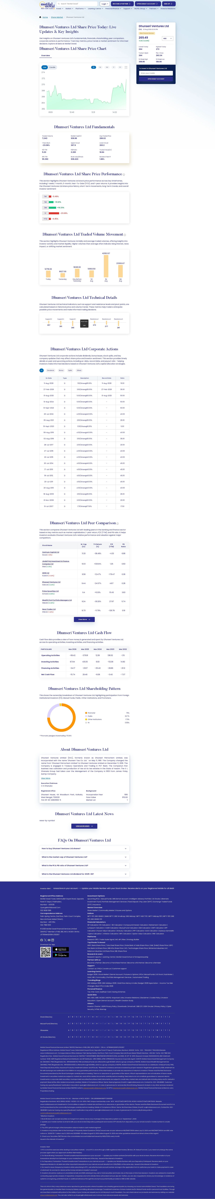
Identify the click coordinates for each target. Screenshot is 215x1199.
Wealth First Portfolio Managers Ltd (57, 600)
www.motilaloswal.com (48, 1195)
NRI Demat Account (120, 899)
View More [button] (45, 778)
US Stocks (156, 899)
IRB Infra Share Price (115, 948)
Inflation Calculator (110, 934)
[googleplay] (61, 955)
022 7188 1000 (45, 925)
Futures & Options (131, 974)
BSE (88, 998)
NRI (93, 977)
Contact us (91, 968)
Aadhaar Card (105, 992)
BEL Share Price (121, 951)
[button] (58, 3)
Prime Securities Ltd (50, 591)
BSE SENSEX (99, 916)
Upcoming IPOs (93, 899)
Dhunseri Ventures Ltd (51, 582)
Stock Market (104, 974)
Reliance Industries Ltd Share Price (100, 951)
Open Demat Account (146, 4)
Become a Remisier (153, 963)
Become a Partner (120, 4)
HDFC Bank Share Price (96, 945)
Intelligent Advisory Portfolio (140, 899)
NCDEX (102, 998)
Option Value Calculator (141, 934)
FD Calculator (105, 925)
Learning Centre (108, 957)
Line (44, 67)
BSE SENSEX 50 (96, 919)
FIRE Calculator (158, 934)
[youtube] (49, 941)
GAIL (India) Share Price (159, 945)
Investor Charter (93, 1006)
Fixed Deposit (133, 902)
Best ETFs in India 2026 (104, 986)
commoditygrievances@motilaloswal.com (55, 1113)
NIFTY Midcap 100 (155, 916)
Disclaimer (145, 998)
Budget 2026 (92, 974)
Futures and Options (124, 910)
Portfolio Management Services (114, 902)
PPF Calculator (138, 931)
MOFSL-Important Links (115, 998)
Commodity (100, 977)
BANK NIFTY (109, 916)
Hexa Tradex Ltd (49, 609)
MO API (118, 939)
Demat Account (116, 974)
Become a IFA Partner (136, 963)
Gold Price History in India (127, 983)
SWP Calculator (158, 928)
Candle (52, 67)
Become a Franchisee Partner (114, 963)
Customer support (119, 968)
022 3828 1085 (45, 910)
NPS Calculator (125, 934)
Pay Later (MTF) (146, 902)
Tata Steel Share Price (115, 945)
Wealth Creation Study (124, 1000)
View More (82, 619)
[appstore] (61, 949)
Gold (89, 977)
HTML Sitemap (100, 1009)
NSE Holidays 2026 (94, 983)
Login (104, 4)
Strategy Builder (133, 939)
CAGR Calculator (111, 928)
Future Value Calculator (106, 931)
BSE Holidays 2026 (109, 983)
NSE (92, 998)
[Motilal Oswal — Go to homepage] (47, 5)
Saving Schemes (118, 992)
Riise (124, 939)
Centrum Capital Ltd (50, 552)
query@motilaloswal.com (50, 907)
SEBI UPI (167, 4)
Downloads (122, 1006)
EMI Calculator (144, 928)
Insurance (97, 905)
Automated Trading (141, 977)
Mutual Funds (106, 899)
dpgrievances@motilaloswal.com (125, 1088)
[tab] (93, 67)
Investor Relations (132, 998)
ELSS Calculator (152, 931)
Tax (88, 992)
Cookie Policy (155, 998)
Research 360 (92, 939)
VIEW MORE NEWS (82, 826)
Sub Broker (168, 974)
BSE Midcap (130, 916)
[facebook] (41, 941)
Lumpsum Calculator (95, 928)
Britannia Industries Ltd (158, 948)
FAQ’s (100, 968)
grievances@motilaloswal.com (94, 1088)
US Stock (159, 974)
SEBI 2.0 (139, 1006)
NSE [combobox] (164, 38)
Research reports (94, 957)
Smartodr (131, 1006)
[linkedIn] (52, 941)
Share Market (92, 910)
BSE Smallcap (120, 916)
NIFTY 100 (166, 916)
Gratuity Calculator (124, 931)
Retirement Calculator (158, 925)
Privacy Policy (160, 1006)
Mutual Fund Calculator (129, 928)
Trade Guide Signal (106, 939)
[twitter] (45, 941)
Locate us (107, 968)
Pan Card (95, 992)
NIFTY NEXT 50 (142, 916)
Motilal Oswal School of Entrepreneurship (132, 957)
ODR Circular (148, 1006)
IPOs (141, 974)
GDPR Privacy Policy (109, 1006)
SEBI (96, 998)
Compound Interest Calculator (136, 925)
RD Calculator (117, 925)
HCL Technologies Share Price (136, 948)
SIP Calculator (92, 925)
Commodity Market (106, 910)
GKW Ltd (45, 573)
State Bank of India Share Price (137, 945)
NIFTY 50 (90, 916)
